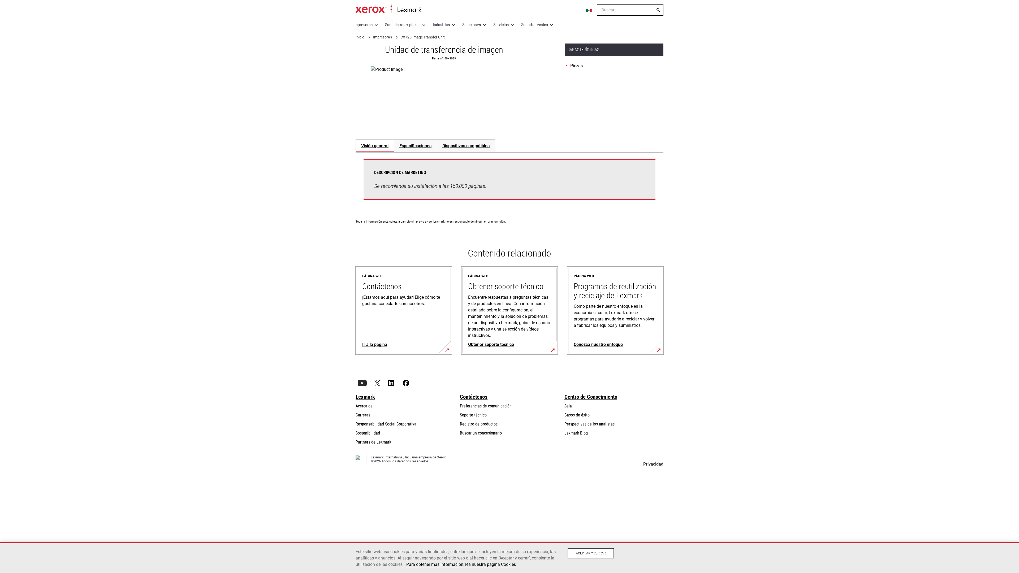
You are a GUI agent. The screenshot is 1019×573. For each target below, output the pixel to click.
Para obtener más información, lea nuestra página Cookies (461, 564)
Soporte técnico (534, 24)
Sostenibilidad (368, 433)
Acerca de (364, 406)
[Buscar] (658, 10)
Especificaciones (415, 145)
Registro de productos (479, 424)
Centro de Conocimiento (590, 397)
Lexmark (365, 397)
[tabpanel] (509, 183)
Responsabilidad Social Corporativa (386, 424)
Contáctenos (473, 397)
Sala (568, 406)
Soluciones (471, 24)
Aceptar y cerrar (591, 553)
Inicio (388, 8)
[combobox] (630, 10)
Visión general (374, 145)
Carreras (363, 415)
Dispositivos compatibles (466, 145)
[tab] (375, 145)
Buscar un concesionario (481, 433)
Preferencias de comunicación (486, 406)
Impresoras (363, 24)
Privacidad (653, 464)
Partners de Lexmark (373, 442)
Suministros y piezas (402, 24)
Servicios (501, 24)
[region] (509, 557)
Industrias (441, 24)
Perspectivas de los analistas (589, 424)
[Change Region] (589, 10)
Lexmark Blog (576, 433)
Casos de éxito (577, 415)
